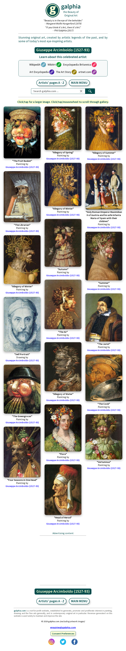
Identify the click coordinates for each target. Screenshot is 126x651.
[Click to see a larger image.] (22, 132)
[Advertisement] (63, 560)
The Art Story (63, 72)
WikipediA (34, 64)
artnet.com (84, 72)
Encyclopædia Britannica (77, 64)
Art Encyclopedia (39, 72)
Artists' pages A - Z (51, 83)
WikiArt (52, 64)
